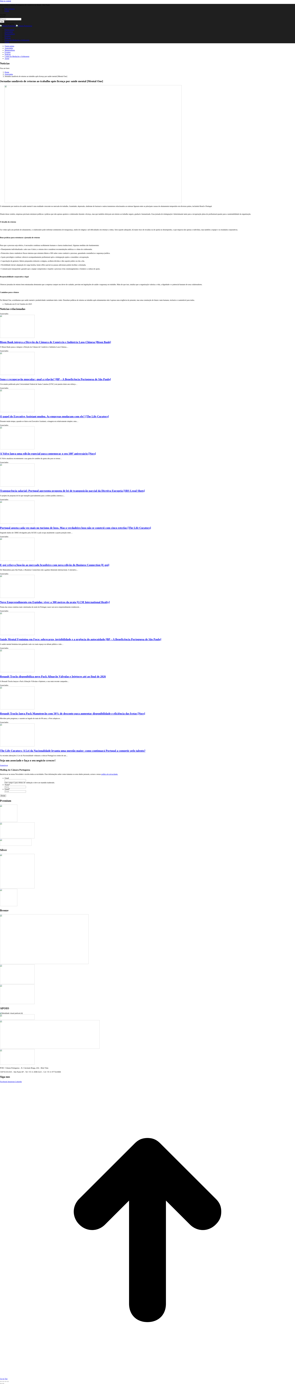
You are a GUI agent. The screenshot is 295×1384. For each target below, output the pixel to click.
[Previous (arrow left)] (1, 1383)
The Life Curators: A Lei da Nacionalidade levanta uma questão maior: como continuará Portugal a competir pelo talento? (72, 750)
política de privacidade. (109, 774)
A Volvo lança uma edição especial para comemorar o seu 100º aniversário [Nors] (48, 453)
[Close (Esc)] (1, 1381)
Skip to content (5, 1)
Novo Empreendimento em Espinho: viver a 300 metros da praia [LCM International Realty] (55, 602)
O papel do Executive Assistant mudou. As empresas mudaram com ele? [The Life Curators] (54, 416)
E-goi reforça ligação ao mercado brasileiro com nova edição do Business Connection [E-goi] (54, 564)
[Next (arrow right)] (3, 1383)
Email (7, 778)
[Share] (3, 1381)
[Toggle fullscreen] (5, 1381)
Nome (7, 785)
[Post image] (17, 337)
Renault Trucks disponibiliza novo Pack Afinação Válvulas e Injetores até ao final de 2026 (53, 676)
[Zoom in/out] (8, 1381)
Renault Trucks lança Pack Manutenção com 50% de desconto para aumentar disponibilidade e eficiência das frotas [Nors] (72, 713)
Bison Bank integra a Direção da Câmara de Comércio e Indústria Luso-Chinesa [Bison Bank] (55, 342)
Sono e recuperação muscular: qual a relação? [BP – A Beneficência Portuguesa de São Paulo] (55, 379)
